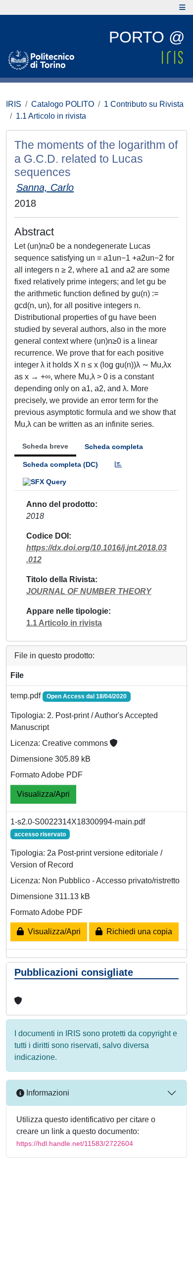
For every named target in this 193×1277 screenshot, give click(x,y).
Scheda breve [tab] (45, 446)
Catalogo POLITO (62, 104)
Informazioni (46, 1093)
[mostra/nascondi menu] (182, 7)
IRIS (13, 104)
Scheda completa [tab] (114, 447)
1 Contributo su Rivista (144, 104)
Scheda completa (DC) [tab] (60, 464)
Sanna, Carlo (45, 187)
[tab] (118, 464)
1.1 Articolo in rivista (51, 116)
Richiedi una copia (137, 931)
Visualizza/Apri (43, 794)
